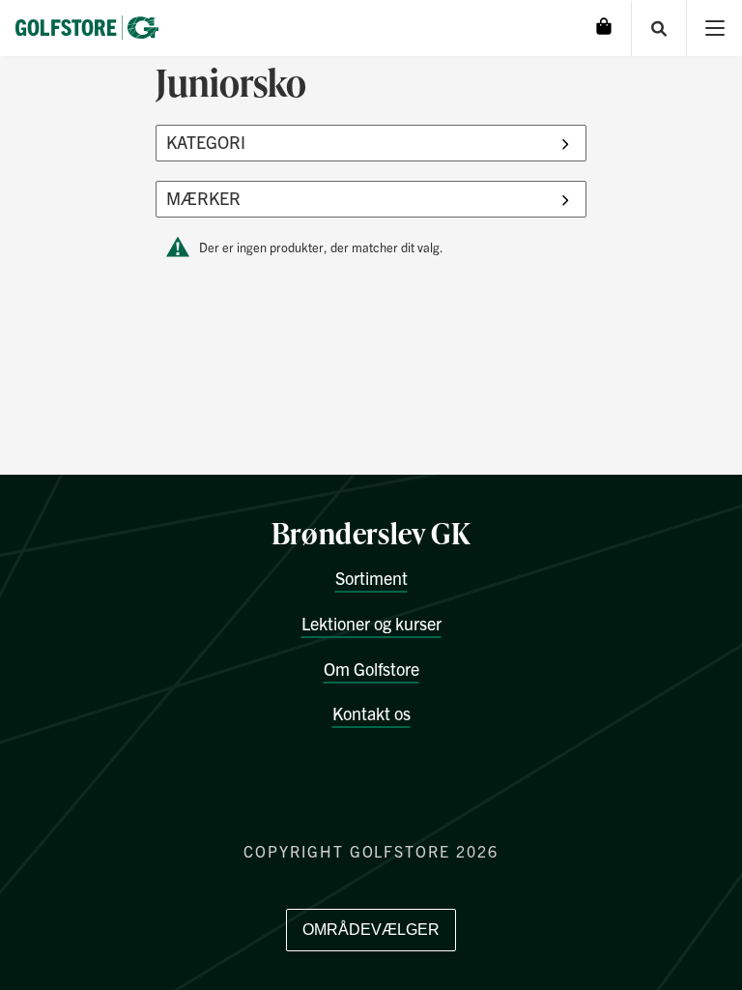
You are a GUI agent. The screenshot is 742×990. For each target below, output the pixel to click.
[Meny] (714, 28)
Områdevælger (371, 929)
